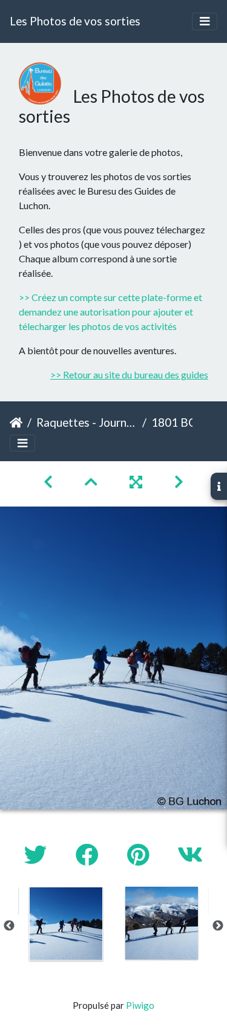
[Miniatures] (92, 481)
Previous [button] (9, 926)
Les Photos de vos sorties (75, 21)
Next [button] (218, 926)
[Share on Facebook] (89, 854)
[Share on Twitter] (38, 854)
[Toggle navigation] (204, 21)
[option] (66, 923)
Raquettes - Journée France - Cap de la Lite (86, 422)
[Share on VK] (190, 854)
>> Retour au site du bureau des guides (129, 374)
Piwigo (140, 1005)
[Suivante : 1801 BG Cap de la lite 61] (179, 481)
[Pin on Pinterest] (140, 854)
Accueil (16, 422)
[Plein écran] (137, 481)
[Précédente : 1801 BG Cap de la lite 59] (49, 481)
